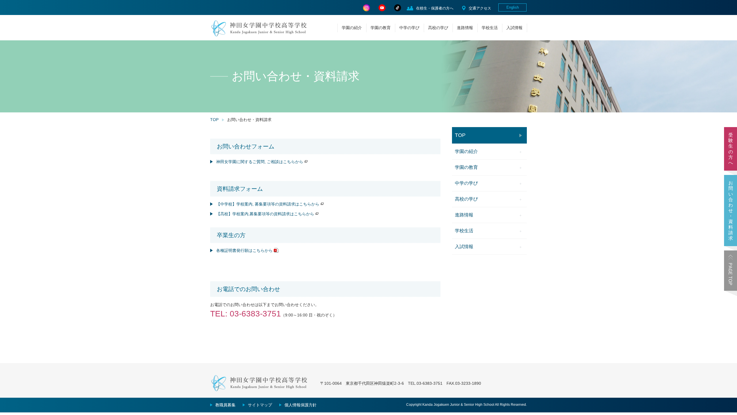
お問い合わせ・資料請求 (730, 210)
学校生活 (490, 27)
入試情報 (514, 27)
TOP (214, 119)
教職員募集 (225, 405)
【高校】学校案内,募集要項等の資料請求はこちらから (265, 214)
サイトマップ (260, 405)
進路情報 (465, 27)
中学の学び (409, 27)
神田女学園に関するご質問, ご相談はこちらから (259, 161)
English (512, 7)
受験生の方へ (730, 149)
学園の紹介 (352, 27)
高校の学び (438, 27)
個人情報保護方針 (300, 405)
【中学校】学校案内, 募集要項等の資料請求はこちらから (267, 204)
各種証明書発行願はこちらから (244, 250)
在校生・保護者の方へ (434, 8)
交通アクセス (480, 8)
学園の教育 (381, 27)
